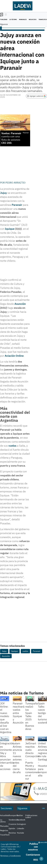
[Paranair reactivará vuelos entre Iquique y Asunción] (17, 698)
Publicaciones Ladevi (31, 816)
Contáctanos (33, 854)
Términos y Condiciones (10, 856)
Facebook (21, 819)
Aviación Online (14, 355)
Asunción (20, 303)
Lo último (13, 19)
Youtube (20, 833)
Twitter (20, 815)
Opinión (12, 828)
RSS (35, 859)
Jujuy (3, 192)
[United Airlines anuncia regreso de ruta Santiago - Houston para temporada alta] (42, 738)
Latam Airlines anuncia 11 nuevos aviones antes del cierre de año (17, 758)
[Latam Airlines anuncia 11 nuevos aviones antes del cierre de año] (17, 738)
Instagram (21, 824)
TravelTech (5, 835)
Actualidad (4, 815)
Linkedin (20, 828)
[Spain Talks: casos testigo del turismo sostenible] (42, 698)
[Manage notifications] (41, 859)
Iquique (9, 228)
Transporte (13, 815)
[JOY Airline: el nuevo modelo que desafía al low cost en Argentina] (4, 698)
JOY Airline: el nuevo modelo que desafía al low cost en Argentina (5, 718)
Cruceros (12, 824)
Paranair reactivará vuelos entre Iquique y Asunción (18, 713)
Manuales (23, 19)
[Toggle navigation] (5, 14)
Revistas (12, 833)
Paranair (17, 204)
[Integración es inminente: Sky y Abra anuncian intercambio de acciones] (4, 738)
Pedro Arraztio (15, 182)
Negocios (32, 19)
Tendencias (13, 819)
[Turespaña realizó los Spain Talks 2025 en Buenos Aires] (29, 698)
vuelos (12, 445)
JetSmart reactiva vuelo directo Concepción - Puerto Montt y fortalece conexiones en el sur (32, 761)
